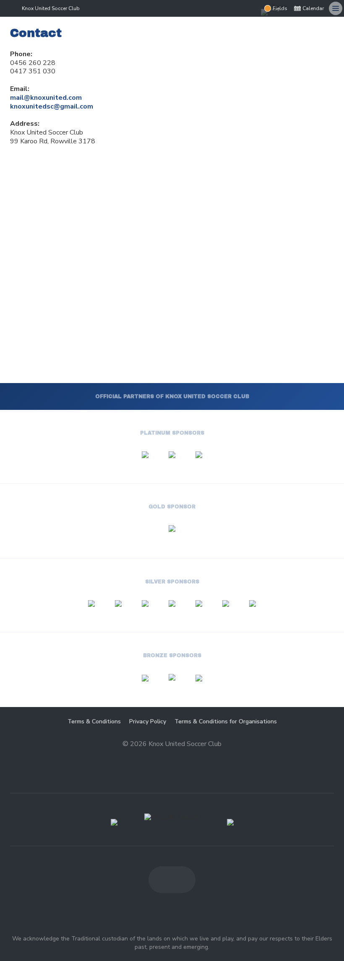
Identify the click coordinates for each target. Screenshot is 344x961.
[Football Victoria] (114, 822)
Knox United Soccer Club (51, 8)
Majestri (172, 758)
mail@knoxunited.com (46, 97)
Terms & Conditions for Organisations (226, 721)
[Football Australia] (230, 822)
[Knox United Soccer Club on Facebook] (235, 8)
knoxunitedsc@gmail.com (51, 106)
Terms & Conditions (94, 721)
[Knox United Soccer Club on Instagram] (252, 8)
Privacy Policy (147, 721)
